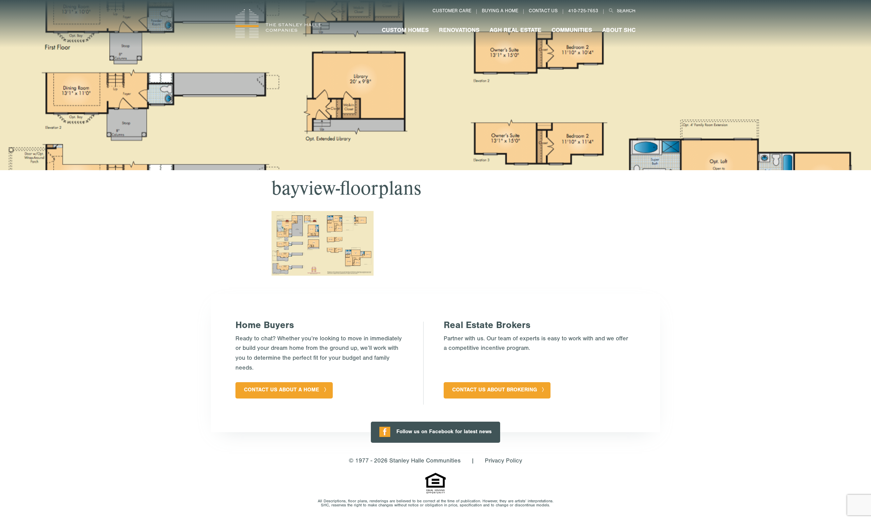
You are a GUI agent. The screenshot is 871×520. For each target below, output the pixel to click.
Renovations (459, 31)
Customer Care (451, 11)
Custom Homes (405, 31)
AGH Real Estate (515, 31)
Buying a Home (500, 11)
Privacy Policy (503, 461)
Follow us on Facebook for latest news (444, 432)
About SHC (619, 31)
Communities (572, 31)
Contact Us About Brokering (494, 390)
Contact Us (543, 11)
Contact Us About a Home (281, 390)
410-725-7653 (583, 11)
